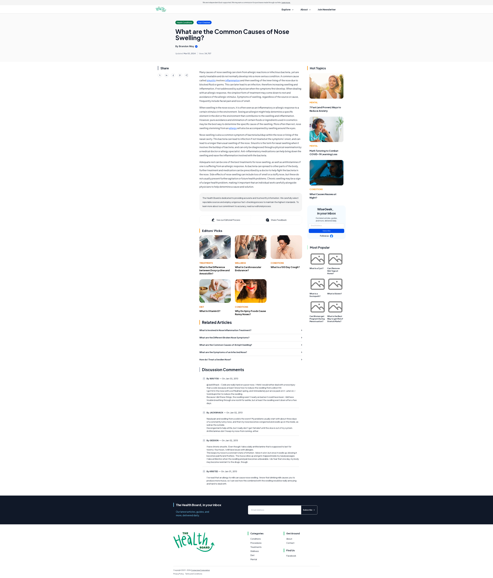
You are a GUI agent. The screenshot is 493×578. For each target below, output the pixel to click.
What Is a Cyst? (317, 268)
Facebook (291, 555)
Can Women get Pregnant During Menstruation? (317, 318)
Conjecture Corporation (200, 570)
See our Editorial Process (228, 220)
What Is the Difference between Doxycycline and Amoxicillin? (214, 270)
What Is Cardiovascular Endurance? (248, 269)
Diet (201, 307)
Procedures (256, 543)
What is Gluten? (334, 293)
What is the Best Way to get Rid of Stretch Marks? (335, 318)
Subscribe (326, 231)
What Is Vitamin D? (209, 310)
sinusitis (211, 80)
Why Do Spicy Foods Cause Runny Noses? (250, 312)
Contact (290, 543)
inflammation (232, 80)
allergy (233, 128)
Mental (314, 102)
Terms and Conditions (193, 574)
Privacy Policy (178, 574)
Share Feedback (279, 220)
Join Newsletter (327, 9)
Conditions (277, 263)
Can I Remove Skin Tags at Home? (333, 271)
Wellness (240, 263)
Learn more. (286, 2)
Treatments (206, 263)
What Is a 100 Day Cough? (285, 267)
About (289, 538)
